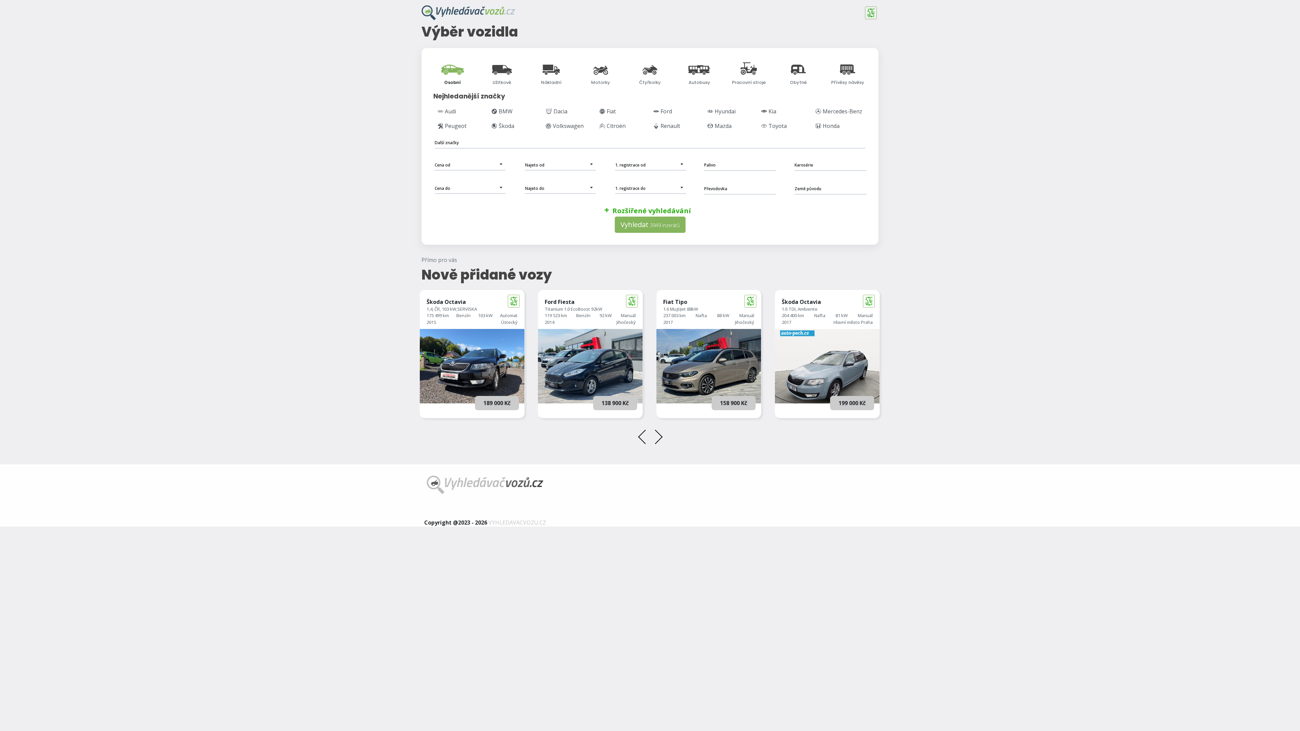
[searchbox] (467, 143)
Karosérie (804, 165)
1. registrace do (630, 188)
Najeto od (534, 165)
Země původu (808, 189)
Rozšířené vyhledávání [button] (651, 210)
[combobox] (650, 142)
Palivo (710, 165)
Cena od (442, 165)
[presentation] (644, 438)
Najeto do (534, 188)
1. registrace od (630, 165)
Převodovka (715, 189)
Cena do (442, 188)
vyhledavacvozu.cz (517, 522)
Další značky (447, 143)
